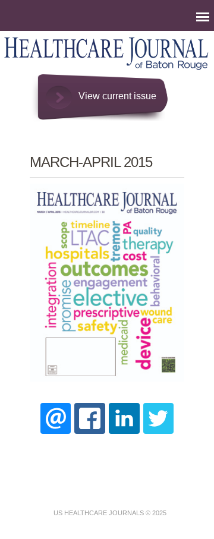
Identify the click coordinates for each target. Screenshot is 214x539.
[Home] (107, 68)
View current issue (117, 96)
